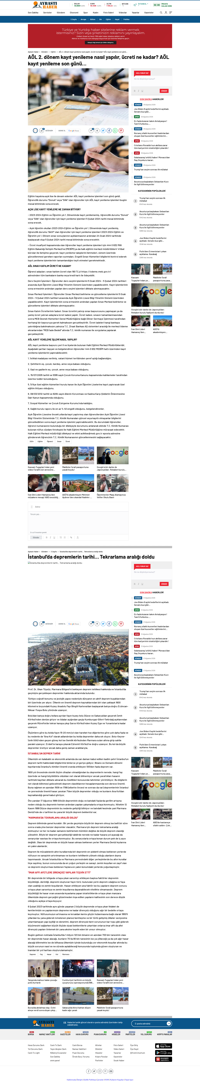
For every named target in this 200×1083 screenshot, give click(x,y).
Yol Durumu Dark (35, 1049)
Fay (41, 954)
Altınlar (98, 1045)
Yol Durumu (146, 1033)
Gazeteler (149, 12)
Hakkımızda (71, 1080)
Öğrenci (50, 441)
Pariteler (130, 1033)
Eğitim (108, 19)
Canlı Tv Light (34, 1053)
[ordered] (61, 537)
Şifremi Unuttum (137, 1053)
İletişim (80, 1080)
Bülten (92, 19)
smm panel (55, 1060)
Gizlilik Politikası (90, 1080)
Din (100, 19)
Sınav (59, 441)
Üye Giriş (134, 1045)
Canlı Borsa (77, 1045)
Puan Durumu (100, 1033)
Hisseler (116, 1033)
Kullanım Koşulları (117, 1080)
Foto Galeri (108, 12)
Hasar (49, 954)
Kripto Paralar (164, 1033)
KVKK (107, 1080)
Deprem (33, 954)
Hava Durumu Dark (36, 1045)
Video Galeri (119, 1049)
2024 (31, 441)
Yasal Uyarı (129, 1080)
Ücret (68, 441)
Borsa (31, 1033)
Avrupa (83, 19)
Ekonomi (74, 12)
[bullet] (65, 537)
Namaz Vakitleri (47, 1033)
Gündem (61, 12)
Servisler (47, 12)
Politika (126, 19)
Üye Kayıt (134, 1049)
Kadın (95, 12)
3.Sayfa (74, 19)
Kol (57, 954)
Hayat (117, 19)
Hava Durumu (82, 1033)
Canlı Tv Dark (56, 1045)
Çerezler (100, 1080)
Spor (85, 12)
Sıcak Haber (119, 1060)
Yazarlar (135, 12)
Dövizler (98, 1049)
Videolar (123, 12)
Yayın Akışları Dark (58, 1049)
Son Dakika (33, 12)
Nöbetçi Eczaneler (58, 1053)
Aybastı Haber (33, 52)
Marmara (65, 954)
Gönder (36, 537)
